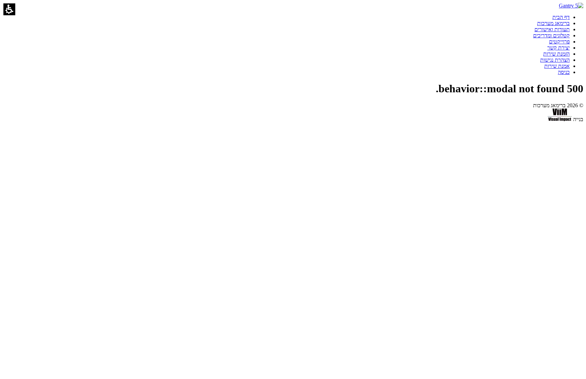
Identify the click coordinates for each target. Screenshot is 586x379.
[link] (561, 17)
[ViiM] (560, 119)
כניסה (564, 72)
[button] (9, 9)
